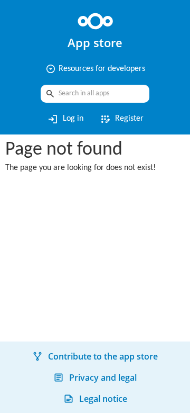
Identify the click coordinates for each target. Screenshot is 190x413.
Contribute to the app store (103, 356)
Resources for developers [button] (95, 68)
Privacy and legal (103, 377)
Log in (65, 119)
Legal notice (103, 399)
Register (121, 119)
